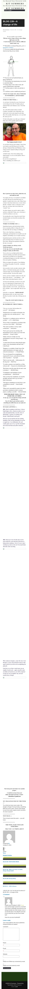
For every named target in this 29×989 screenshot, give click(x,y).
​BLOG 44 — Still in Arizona (9, 886)
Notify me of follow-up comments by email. (14, 961)
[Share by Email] (5, 853)
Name (4, 942)
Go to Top (14, 986)
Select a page (7, 10)
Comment (5, 926)
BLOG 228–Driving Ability (9, 878)
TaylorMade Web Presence (14, 985)
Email (4, 948)
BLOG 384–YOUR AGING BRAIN (11, 861)
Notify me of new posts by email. (11, 965)
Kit (9, 843)
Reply (22, 905)
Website (5, 954)
